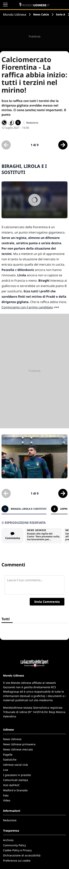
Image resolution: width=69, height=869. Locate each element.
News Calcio (41, 14)
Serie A (60, 14)
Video (6, 800)
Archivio (8, 840)
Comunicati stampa (15, 780)
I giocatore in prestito (17, 775)
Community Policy (14, 845)
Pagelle (7, 754)
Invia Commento (47, 602)
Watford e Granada (15, 790)
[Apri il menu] (5, 4)
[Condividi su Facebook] (11, 122)
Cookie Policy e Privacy (17, 850)
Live (5, 770)
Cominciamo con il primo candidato (27, 307)
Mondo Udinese (14, 14)
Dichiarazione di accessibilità (21, 855)
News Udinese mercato (18, 749)
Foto (5, 795)
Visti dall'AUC (11, 785)
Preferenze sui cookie (16, 860)
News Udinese (12, 739)
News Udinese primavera (19, 744)
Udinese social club (15, 764)
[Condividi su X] (18, 122)
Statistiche (9, 759)
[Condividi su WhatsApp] (4, 122)
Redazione (9, 820)
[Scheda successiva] (62, 145)
